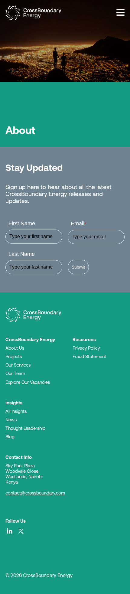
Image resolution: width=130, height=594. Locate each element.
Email (78, 223)
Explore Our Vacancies (27, 382)
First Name (21, 223)
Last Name (21, 254)
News (11, 419)
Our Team (15, 373)
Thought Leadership (25, 428)
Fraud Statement (89, 356)
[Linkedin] (9, 531)
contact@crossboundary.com (35, 492)
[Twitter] (21, 531)
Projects (13, 356)
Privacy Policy (86, 348)
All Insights (16, 411)
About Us (14, 348)
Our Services (18, 364)
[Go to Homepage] (33, 315)
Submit (78, 267)
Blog (10, 436)
